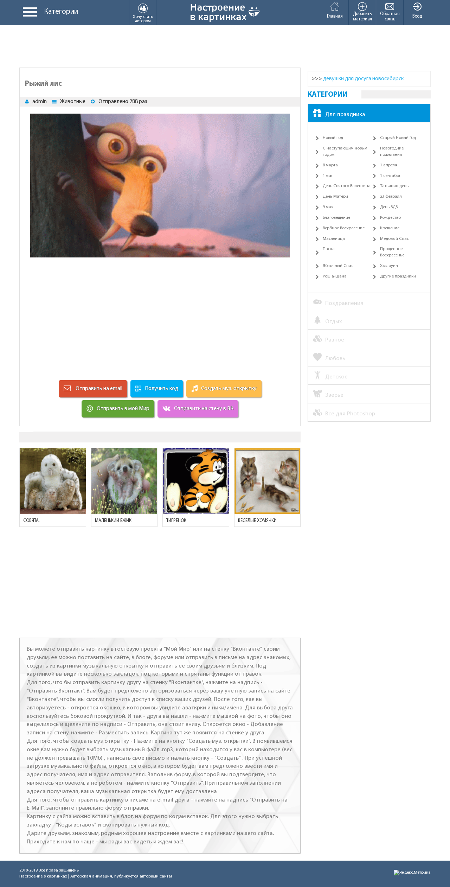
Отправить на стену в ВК (203, 408)
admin (39, 101)
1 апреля (388, 165)
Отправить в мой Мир (123, 408)
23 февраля (391, 196)
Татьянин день (394, 186)
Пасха (329, 249)
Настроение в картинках (43, 876)
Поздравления (344, 303)
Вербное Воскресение (344, 228)
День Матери (335, 196)
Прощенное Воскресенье (392, 252)
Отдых (333, 322)
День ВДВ (389, 207)
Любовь (335, 359)
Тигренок (176, 520)
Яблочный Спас (338, 266)
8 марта (330, 165)
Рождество (390, 218)
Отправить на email (98, 388)
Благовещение (336, 218)
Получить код (161, 388)
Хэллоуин (389, 266)
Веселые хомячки (257, 520)
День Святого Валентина (347, 186)
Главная (335, 16)
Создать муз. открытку (229, 388)
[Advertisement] (225, 46)
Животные (72, 101)
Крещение (389, 228)
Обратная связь (390, 16)
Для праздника (345, 114)
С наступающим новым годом (345, 151)
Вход (417, 16)
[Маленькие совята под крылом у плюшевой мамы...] (53, 481)
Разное (334, 340)
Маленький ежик (113, 520)
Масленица (334, 239)
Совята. (31, 520)
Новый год (333, 138)
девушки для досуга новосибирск (363, 79)
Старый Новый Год (398, 138)
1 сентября (390, 176)
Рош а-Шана (335, 276)
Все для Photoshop (350, 414)
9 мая (328, 207)
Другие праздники (398, 276)
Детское (336, 377)
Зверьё (334, 395)
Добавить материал (362, 16)
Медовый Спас (394, 239)
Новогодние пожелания (392, 151)
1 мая (328, 176)
